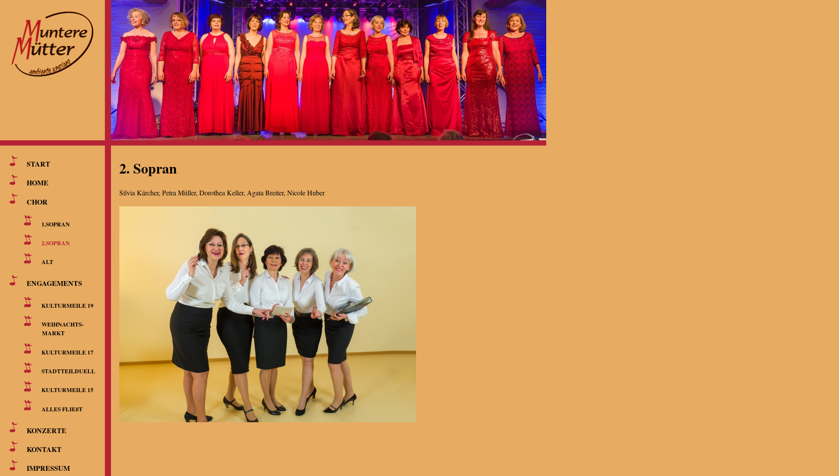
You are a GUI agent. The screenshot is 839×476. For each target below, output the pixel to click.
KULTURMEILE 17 (68, 351)
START (38, 164)
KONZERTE (46, 430)
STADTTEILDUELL (68, 371)
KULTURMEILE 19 (68, 305)
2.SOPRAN (56, 243)
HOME (38, 182)
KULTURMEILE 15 (68, 390)
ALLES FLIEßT (62, 408)
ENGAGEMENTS (54, 283)
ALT (47, 261)
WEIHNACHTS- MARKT (60, 328)
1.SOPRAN (56, 223)
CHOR (37, 201)
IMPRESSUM (48, 468)
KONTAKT (44, 449)
